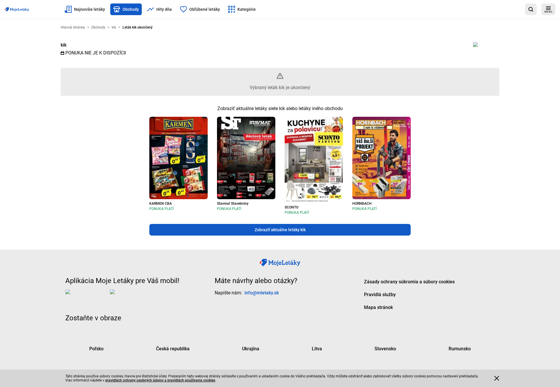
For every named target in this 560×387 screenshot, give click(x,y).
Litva (317, 348)
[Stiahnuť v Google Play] (133, 296)
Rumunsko (460, 348)
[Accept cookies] (496, 378)
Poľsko (96, 348)
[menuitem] (85, 9)
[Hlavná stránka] (17, 9)
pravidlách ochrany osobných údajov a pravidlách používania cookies (160, 380)
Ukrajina (250, 348)
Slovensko (385, 348)
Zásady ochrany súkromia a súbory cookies (409, 281)
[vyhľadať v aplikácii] (531, 9)
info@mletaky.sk (261, 292)
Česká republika (173, 348)
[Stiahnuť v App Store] (86, 296)
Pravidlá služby (380, 294)
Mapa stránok (378, 307)
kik (63, 45)
